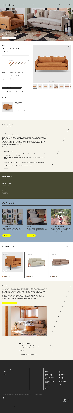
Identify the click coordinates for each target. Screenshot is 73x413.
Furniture (20, 4)
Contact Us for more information (15, 91)
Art (30, 4)
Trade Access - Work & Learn (49, 378)
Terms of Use (47, 385)
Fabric (15, 60)
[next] (70, 204)
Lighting (33, 4)
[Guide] (6, 276)
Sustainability (61, 377)
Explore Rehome (6, 235)
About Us (61, 371)
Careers (60, 372)
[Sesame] (29, 276)
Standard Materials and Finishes (49, 382)
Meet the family (15, 75)
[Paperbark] (56, 276)
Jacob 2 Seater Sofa (29, 273)
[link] (69, 46)
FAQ (60, 384)
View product (19, 110)
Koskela (3, 45)
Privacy (46, 388)
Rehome (60, 380)
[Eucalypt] (5, 276)
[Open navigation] (69, 4)
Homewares (25, 4)
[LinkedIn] (14, 406)
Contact (62, 4)
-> (70, 38)
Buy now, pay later (48, 386)
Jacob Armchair (18, 102)
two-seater (9, 144)
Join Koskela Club (62, 374)
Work (5, 371)
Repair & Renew (48, 379)
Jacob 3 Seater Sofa (53, 273)
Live (4, 372)
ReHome (5, 375)
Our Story (47, 4)
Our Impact (53, 4)
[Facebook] (7, 406)
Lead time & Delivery (7, 183)
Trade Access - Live (48, 375)
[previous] (67, 204)
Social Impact (61, 375)
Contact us (47, 371)
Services (38, 4)
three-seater (13, 144)
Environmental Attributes (8, 187)
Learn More (54, 236)
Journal (58, 4)
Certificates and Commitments (6, 193)
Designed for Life (6, 185)
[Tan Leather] (2, 276)
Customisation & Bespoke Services (8, 189)
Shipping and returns (49, 374)
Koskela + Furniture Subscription (62, 382)
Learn (5, 374)
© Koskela (3, 406)
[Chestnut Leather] (4, 276)
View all (68, 246)
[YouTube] (12, 406)
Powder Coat (15, 69)
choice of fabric (12, 141)
